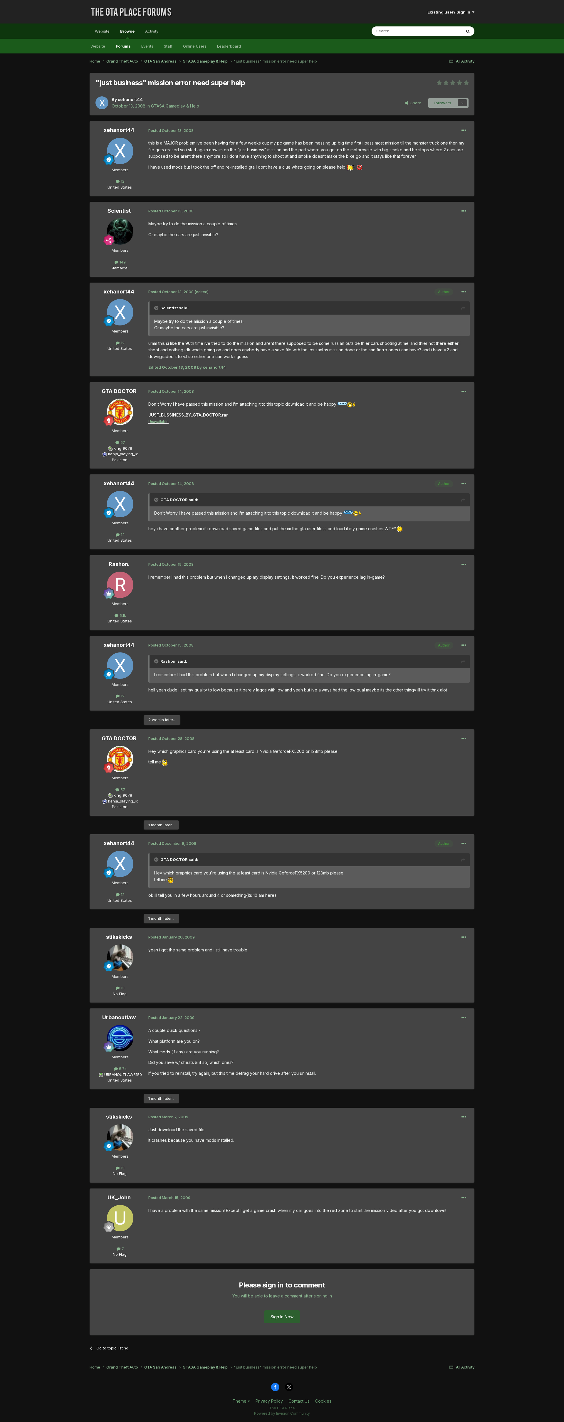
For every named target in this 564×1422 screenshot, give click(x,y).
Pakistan (119, 459)
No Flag (120, 993)
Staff (168, 46)
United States (120, 187)
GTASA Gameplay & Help (175, 105)
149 (122, 262)
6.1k (122, 615)
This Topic (444, 31)
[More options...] (464, 130)
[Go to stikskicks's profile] (120, 957)
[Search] (467, 31)
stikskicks (119, 937)
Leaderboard (229, 46)
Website (102, 31)
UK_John (119, 1197)
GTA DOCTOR (119, 391)
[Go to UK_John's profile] (120, 1218)
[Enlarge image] (351, 166)
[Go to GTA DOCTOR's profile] (120, 412)
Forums (123, 46)
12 (122, 181)
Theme (240, 1401)
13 (122, 988)
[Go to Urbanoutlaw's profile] (120, 1038)
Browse (127, 31)
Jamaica (119, 268)
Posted (171, 130)
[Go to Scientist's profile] (120, 231)
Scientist (119, 211)
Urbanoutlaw (119, 1017)
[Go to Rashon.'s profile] (120, 585)
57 (122, 442)
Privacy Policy (269, 1401)
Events (147, 46)
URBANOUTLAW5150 (123, 1074)
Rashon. (119, 564)
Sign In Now (282, 1316)
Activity (151, 31)
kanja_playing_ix (123, 453)
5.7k (122, 1068)
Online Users (195, 46)
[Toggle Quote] (157, 307)
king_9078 (123, 448)
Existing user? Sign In (449, 12)
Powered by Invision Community (282, 1413)
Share (414, 102)
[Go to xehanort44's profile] (101, 102)
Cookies (323, 1401)
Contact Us (299, 1401)
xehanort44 (130, 99)
